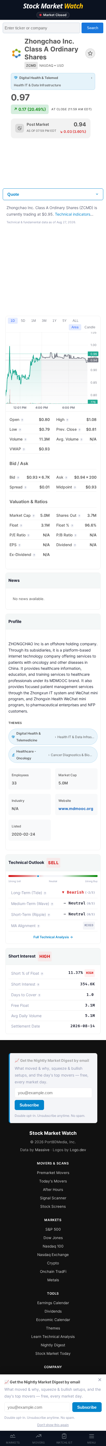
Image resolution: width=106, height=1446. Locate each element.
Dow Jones (53, 1238)
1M (33, 321)
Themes (53, 1328)
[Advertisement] (53, 167)
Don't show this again (53, 1425)
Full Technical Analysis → (53, 937)
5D (23, 321)
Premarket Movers (53, 1172)
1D (13, 321)
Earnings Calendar (53, 1303)
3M (44, 321)
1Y (54, 321)
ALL (76, 321)
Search (92, 28)
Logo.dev (78, 1150)
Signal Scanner (53, 1198)
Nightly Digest (53, 1345)
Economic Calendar (53, 1319)
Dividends (53, 1311)
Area (75, 327)
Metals (53, 1280)
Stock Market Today (53, 1353)
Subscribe (29, 1105)
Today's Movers (53, 1181)
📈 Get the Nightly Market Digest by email (52, 1060)
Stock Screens (53, 1206)
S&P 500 (53, 1229)
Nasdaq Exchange (53, 1254)
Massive (42, 1150)
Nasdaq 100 (53, 1246)
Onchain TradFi (53, 1271)
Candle (90, 327)
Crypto (53, 1263)
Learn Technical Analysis (53, 1336)
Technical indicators (72, 214)
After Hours (53, 1189)
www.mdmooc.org (75, 808)
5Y (65, 321)
